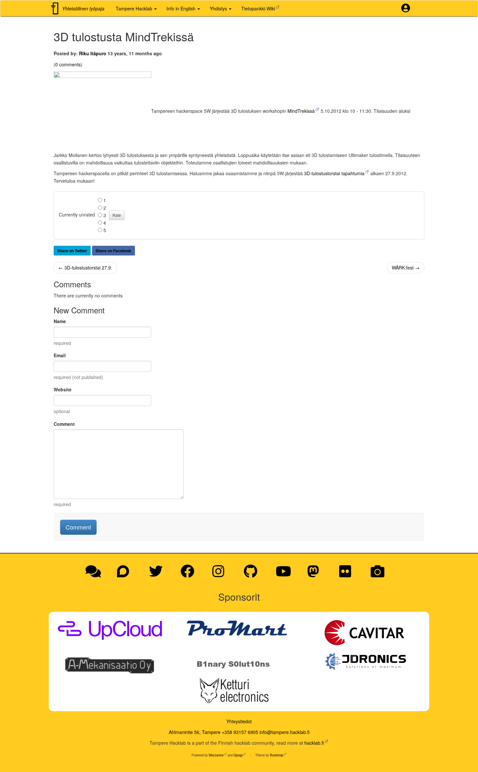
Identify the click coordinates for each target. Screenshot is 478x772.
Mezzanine (216, 755)
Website (63, 389)
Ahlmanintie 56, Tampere (194, 732)
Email (60, 355)
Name (60, 321)
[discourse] (125, 574)
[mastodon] (315, 574)
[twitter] (158, 574)
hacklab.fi (314, 742)
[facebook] (189, 574)
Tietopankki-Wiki (258, 8)
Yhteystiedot (239, 721)
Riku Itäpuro (92, 53)
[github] (253, 574)
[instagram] (220, 574)
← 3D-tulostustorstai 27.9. (85, 267)
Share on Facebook (113, 251)
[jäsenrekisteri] (407, 8)
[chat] (95, 574)
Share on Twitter (72, 251)
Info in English (181, 8)
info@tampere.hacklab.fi (284, 732)
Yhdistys (219, 8)
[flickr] (347, 574)
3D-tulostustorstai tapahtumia (334, 173)
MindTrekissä (301, 111)
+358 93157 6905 (240, 732)
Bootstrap (276, 755)
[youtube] (286, 574)
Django (238, 755)
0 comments (68, 64)
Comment (64, 424)
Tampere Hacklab (134, 8)
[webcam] (377, 574)
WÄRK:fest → (405, 267)
